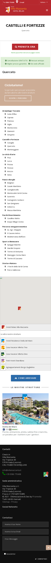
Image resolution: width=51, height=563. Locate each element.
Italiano (42, 2)
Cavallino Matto (13, 218)
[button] (19, 308)
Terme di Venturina (15, 251)
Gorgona (10, 134)
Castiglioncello (13, 189)
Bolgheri (10, 183)
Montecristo (12, 128)
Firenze (10, 168)
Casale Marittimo (14, 186)
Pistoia (10, 164)
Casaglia (10, 142)
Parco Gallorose (13, 270)
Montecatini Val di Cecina (17, 193)
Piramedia (36, 496)
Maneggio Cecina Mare (16, 255)
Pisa (9, 157)
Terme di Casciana (14, 258)
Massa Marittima (14, 210)
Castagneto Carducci (15, 200)
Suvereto (11, 196)
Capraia (10, 117)
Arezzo (10, 171)
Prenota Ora (26, 46)
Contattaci (42, 559)
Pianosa (10, 121)
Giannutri (10, 131)
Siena (9, 175)
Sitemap (6, 501)
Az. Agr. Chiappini (14, 230)
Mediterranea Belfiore (16, 236)
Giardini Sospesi (13, 248)
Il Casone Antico (13, 233)
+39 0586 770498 (13, 474)
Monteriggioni (13, 149)
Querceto (11, 146)
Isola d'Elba (11, 114)
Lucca (9, 161)
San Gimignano (13, 203)
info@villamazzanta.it (11, 470)
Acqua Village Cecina (15, 222)
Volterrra (11, 207)
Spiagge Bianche (14, 245)
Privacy (14, 501)
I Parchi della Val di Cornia (17, 266)
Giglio (9, 124)
